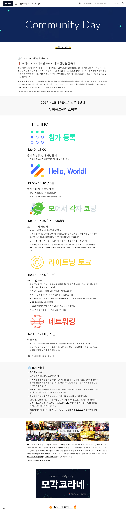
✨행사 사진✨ (63, 47)
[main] (63, 24)
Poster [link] (116, 3)
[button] (123, 3)
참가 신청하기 (62, 507)
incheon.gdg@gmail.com (42, 461)
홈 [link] (80, 3)
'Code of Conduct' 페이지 (66, 403)
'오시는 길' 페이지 (65, 396)
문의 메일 (79, 410)
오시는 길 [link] (88, 3)
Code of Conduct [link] (102, 3)
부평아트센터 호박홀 (63, 109)
